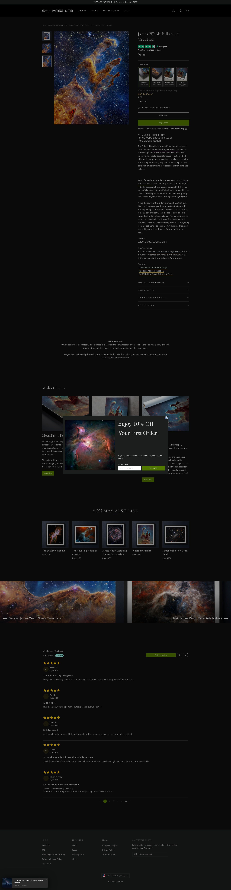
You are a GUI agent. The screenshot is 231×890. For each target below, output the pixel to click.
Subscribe (153, 468)
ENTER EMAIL (123, 464)
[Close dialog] (166, 418)
